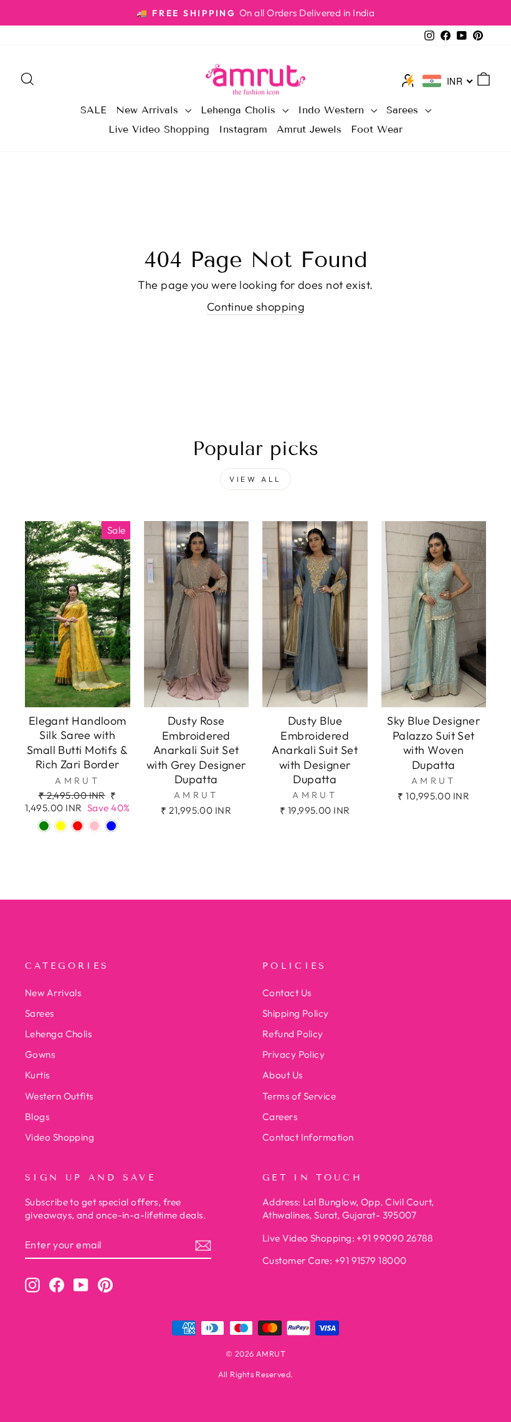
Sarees (404, 110)
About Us (282, 1075)
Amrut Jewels (309, 129)
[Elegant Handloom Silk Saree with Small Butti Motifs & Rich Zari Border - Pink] (94, 826)
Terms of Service (299, 1096)
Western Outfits (59, 1096)
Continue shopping (256, 306)
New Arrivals (149, 110)
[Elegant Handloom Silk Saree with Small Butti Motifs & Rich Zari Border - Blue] (111, 826)
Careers (279, 1117)
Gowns (40, 1054)
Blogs (37, 1117)
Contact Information (308, 1137)
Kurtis (37, 1075)
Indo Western (333, 110)
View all (255, 479)
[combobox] (448, 81)
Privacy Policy (293, 1054)
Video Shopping (59, 1137)
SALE (93, 110)
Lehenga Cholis (240, 110)
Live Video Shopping (158, 129)
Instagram (243, 129)
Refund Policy (292, 1034)
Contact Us (287, 993)
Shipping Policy (295, 1013)
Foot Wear (377, 129)
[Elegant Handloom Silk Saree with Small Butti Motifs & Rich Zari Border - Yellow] (61, 826)
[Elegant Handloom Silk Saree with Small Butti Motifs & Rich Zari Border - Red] (78, 826)
